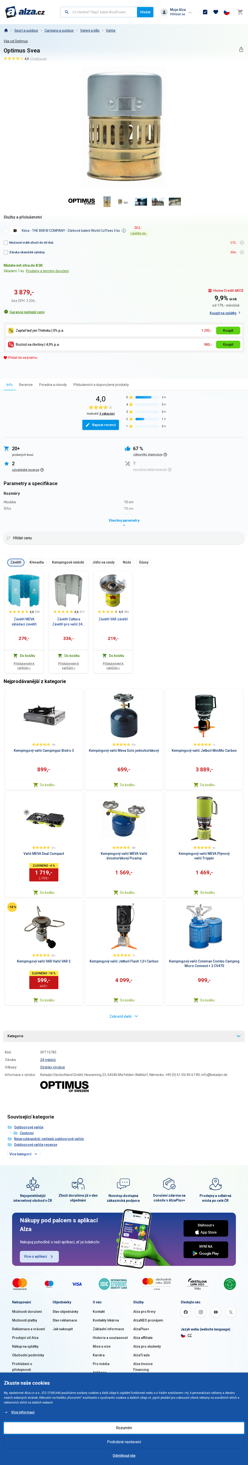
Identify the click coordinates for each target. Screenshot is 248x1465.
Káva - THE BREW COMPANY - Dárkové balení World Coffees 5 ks (71, 231)
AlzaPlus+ (141, 1329)
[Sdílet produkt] (241, 49)
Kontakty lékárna (106, 1320)
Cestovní (27, 1133)
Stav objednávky (65, 1312)
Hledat (145, 12)
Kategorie (15, 1036)
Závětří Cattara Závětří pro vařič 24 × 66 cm (68, 622)
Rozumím (124, 1428)
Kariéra (99, 1355)
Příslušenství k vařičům (24, 666)
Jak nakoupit (63, 1329)
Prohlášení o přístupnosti (22, 1367)
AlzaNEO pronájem (148, 1320)
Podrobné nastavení (124, 1442)
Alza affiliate (143, 1338)
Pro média (101, 1364)
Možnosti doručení (27, 1312)
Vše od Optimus (16, 41)
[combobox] (99, 12)
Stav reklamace (65, 1320)
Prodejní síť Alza (25, 1338)
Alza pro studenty (147, 1346)
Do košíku (47, 785)
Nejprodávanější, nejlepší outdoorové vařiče (49, 1139)
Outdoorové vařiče (28, 1127)
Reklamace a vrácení (28, 1329)
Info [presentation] (10, 385)
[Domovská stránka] (6, 30)
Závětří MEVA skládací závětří (24, 621)
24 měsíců (48, 1060)
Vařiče (111, 30)
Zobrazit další (120, 1016)
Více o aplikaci (35, 1256)
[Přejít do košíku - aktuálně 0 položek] (240, 12)
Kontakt (99, 1312)
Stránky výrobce (52, 1067)
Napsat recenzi (104, 425)
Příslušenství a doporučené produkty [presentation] (101, 385)
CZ (189, 1335)
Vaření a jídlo (90, 30)
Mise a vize (101, 1346)
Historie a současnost (110, 1338)
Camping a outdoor (59, 30)
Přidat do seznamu (22, 358)
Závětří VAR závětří (113, 619)
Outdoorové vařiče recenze (35, 1145)
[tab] (10, 384)
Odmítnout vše (124, 1455)
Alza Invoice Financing (143, 1367)
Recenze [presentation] (26, 385)
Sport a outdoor (26, 30)
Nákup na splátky (25, 1346)
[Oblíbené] (216, 12)
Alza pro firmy (144, 1312)
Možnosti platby (24, 1320)
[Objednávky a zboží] (205, 12)
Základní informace (108, 1329)
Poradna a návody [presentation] (53, 385)
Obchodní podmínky (28, 1355)
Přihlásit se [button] (177, 14)
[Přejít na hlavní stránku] (25, 12)
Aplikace (99, 1373)
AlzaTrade (141, 1355)
